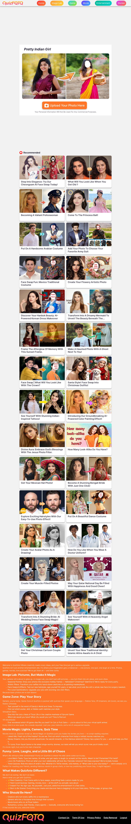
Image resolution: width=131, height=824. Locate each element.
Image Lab (57, 3)
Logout (123, 817)
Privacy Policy (94, 817)
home (41, 3)
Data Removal (110, 817)
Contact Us (63, 817)
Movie (86, 3)
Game (72, 3)
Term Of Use (78, 817)
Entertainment (103, 3)
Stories (121, 3)
